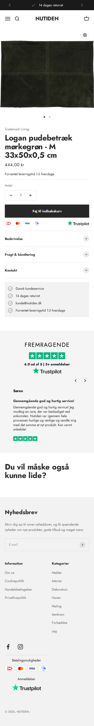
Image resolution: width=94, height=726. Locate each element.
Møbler (57, 572)
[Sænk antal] (11, 195)
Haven (56, 597)
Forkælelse (59, 622)
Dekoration (59, 589)
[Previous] (76, 381)
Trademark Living (17, 129)
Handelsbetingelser (18, 589)
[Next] (85, 381)
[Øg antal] (30, 195)
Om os (9, 572)
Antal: (9, 185)
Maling (56, 606)
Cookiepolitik (14, 580)
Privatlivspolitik (15, 597)
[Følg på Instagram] (20, 647)
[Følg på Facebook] (8, 647)
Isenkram (58, 614)
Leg (54, 631)
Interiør (57, 580)
